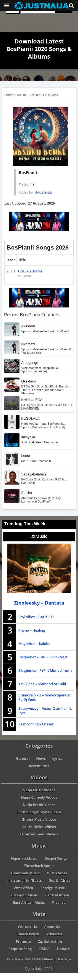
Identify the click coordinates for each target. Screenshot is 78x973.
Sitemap (49, 959)
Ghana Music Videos (39, 819)
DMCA (44, 948)
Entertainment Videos (39, 834)
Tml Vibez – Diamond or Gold (42, 684)
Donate (63, 948)
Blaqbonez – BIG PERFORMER (42, 657)
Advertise (54, 934)
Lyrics (57, 758)
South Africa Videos (39, 826)
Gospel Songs (55, 858)
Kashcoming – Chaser (36, 724)
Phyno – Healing (31, 630)
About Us (52, 926)
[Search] (71, 5)
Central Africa (57, 895)
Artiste (34, 95)
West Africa (23, 887)
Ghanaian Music (25, 873)
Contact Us (27, 926)
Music (22, 95)
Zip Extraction (50, 941)
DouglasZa (43, 192)
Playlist (58, 902)
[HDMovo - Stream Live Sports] (39, 229)
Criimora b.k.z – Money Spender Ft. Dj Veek (44, 697)
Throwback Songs (39, 865)
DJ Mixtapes (57, 873)
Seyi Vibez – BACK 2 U (36, 617)
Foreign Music (53, 887)
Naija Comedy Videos (39, 797)
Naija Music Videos (39, 790)
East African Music (29, 902)
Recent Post (39, 765)
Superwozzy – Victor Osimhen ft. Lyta (45, 710)
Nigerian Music (24, 858)
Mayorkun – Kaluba (34, 643)
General (23, 758)
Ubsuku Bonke (30, 271)
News (41, 758)
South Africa (60, 880)
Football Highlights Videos (39, 812)
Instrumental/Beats (24, 880)
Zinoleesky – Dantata (39, 602)
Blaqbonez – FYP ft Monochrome (45, 670)
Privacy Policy (27, 934)
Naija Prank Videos (39, 804)
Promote (23, 941)
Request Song (20, 948)
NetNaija (64, 959)
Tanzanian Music (23, 895)
